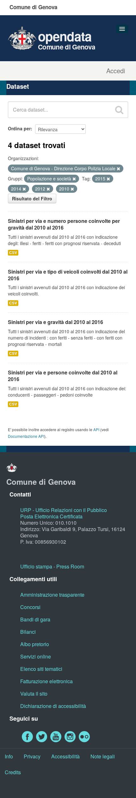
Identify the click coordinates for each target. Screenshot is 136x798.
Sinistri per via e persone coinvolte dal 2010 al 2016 (62, 376)
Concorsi (30, 607)
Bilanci (28, 631)
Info (9, 756)
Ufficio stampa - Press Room (52, 566)
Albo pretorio (34, 644)
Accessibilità (65, 756)
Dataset (17, 86)
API (96, 429)
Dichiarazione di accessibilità (53, 706)
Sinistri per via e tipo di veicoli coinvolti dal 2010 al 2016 (67, 275)
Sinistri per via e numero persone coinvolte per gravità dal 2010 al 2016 (64, 224)
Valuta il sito (33, 693)
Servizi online (35, 656)
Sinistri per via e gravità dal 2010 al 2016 (55, 322)
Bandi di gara (35, 619)
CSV (13, 252)
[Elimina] (118, 168)
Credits (13, 772)
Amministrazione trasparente (52, 594)
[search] (119, 109)
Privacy (32, 756)
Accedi (115, 70)
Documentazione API (26, 436)
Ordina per (19, 128)
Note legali (102, 756)
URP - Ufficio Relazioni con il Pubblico (63, 510)
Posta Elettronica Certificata (51, 516)
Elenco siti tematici (41, 668)
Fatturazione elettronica (46, 681)
